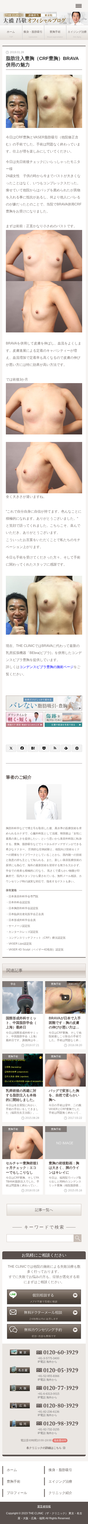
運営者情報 (44, 1506)
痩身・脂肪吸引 (32, 31)
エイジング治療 (60, 1481)
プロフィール (17, 1493)
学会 (13, 984)
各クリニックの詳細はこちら (44, 1447)
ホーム (11, 31)
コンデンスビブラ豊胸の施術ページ (46, 667)
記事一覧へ (44, 1210)
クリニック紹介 (60, 1493)
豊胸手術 (55, 31)
